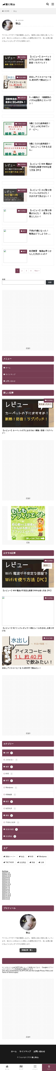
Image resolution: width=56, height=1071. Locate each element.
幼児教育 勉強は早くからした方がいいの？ (40, 252)
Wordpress (11, 787)
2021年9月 (6, 897)
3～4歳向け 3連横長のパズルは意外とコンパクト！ (40, 100)
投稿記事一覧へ (27, 950)
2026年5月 (6, 873)
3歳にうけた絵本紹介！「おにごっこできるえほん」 (40, 147)
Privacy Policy (45, 971)
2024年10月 (6, 874)
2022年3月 (6, 891)
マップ (21, 1069)
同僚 (33, 862)
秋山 (15, 11)
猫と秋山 (35, 1057)
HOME (6, 11)
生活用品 (23, 57)
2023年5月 (6, 881)
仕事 (9, 753)
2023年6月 (6, 879)
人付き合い (11, 760)
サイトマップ (10, 374)
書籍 (9, 815)
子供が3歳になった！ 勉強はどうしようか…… (40, 232)
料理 (9, 773)
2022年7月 (6, 887)
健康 (9, 767)
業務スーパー (10, 856)
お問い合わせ (10, 381)
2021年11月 (6, 894)
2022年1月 (6, 892)
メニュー (35, 1069)
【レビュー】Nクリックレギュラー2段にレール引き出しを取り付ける (28, 629)
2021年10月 (6, 896)
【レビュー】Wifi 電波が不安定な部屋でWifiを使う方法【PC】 (40, 167)
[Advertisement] (28, 318)
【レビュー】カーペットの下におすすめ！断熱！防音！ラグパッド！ (40, 60)
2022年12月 (6, 884)
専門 (9, 780)
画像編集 (10, 794)
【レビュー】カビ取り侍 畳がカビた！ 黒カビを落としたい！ (41, 213)
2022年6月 (6, 889)
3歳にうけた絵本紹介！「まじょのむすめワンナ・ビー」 (40, 126)
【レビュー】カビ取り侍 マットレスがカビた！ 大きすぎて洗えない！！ (41, 193)
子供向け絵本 (22, 124)
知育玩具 (23, 97)
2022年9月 (6, 886)
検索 (3, 279)
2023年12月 (6, 876)
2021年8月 (6, 899)
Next (36, 271)
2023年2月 (6, 883)
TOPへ (49, 1069)
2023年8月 (6, 878)
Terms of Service (8, 972)
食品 (22, 856)
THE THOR (10, 862)
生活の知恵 (22, 77)
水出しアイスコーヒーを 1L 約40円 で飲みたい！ (40, 78)
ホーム (8, 368)
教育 (24, 231)
